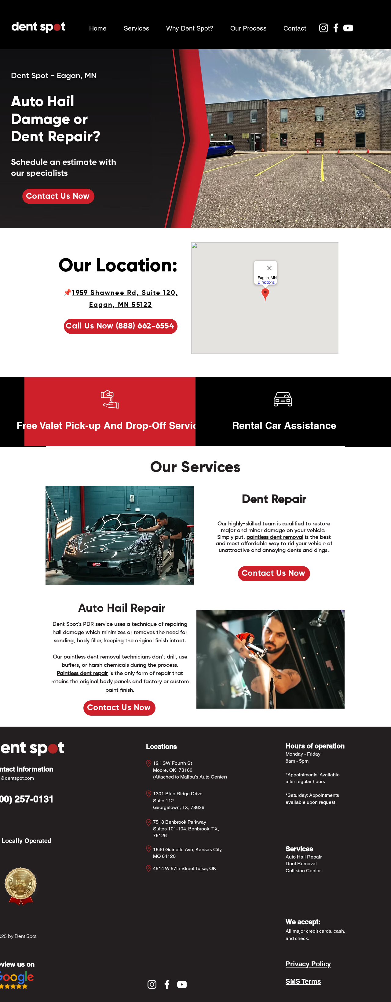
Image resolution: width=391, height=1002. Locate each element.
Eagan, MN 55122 (120, 305)
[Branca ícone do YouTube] (348, 28)
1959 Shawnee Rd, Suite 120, (125, 293)
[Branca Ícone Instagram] (324, 28)
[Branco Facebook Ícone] (336, 28)
